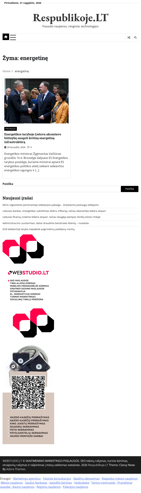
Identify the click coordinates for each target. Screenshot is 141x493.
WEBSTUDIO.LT (12, 461)
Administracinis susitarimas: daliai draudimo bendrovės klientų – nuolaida (46, 223)
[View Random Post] (129, 37)
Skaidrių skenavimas (86, 478)
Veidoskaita (81, 483)
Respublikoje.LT (70, 17)
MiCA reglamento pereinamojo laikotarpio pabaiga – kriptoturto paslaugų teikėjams (51, 205)
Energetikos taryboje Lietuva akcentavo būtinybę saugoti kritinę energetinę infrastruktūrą (32, 138)
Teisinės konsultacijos (57, 478)
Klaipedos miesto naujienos (120, 478)
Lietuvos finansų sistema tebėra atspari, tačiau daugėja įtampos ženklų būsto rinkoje (51, 217)
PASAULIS (11, 128)
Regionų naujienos (49, 487)
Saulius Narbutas (36, 483)
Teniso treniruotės (103, 483)
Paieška (8, 184)
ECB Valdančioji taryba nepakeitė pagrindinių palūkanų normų (39, 229)
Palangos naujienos (75, 487)
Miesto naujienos (12, 483)
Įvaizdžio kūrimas (61, 483)
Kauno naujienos (23, 487)
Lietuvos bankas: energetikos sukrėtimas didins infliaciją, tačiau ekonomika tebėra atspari (54, 211)
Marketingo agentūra (27, 478)
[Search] (135, 37)
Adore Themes (15, 469)
